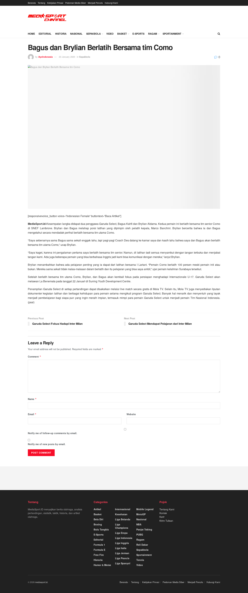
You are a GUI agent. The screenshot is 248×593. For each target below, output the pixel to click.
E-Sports (138, 33)
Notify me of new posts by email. (46, 444)
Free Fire (99, 554)
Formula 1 (99, 544)
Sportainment (172, 33)
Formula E (99, 549)
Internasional (122, 509)
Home (31, 33)
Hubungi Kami (111, 2)
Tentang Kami (166, 509)
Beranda (32, 2)
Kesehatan (121, 514)
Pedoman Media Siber (75, 2)
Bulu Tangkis (101, 529)
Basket (122, 33)
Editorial (45, 33)
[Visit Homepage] (47, 17)
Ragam (152, 33)
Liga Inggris (122, 543)
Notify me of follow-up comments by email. (52, 433)
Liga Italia (120, 548)
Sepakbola (93, 33)
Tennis (140, 560)
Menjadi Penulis (95, 2)
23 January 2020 (67, 56)
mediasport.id (41, 582)
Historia (60, 33)
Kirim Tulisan (166, 520)
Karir (161, 516)
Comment (34, 356)
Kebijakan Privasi (55, 2)
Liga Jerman (122, 553)
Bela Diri (98, 519)
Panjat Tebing (144, 529)
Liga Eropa (121, 533)
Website (131, 414)
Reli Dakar (142, 544)
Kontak (163, 513)
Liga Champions (121, 526)
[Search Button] (219, 33)
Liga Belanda (122, 519)
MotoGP (141, 514)
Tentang (41, 2)
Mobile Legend (145, 509)
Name (32, 399)
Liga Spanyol (122, 563)
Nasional (76, 33)
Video (110, 33)
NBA (138, 524)
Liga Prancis (122, 558)
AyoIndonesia (45, 56)
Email (32, 414)
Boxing (98, 524)
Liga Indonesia (123, 538)
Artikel (97, 509)
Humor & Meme (102, 565)
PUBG (139, 534)
